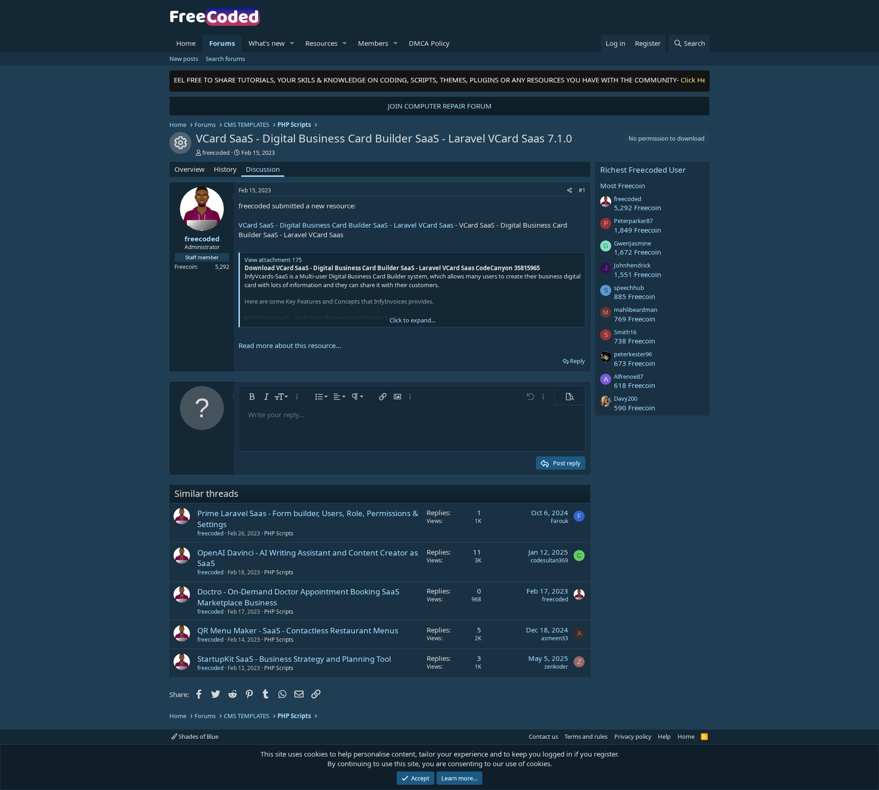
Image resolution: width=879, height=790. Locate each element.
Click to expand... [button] (412, 320)
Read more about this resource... (290, 345)
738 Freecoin (634, 340)
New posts (183, 58)
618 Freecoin (634, 385)
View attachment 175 (273, 260)
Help (664, 736)
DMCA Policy (429, 43)
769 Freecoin (634, 318)
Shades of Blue (197, 736)
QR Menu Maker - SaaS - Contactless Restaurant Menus (297, 630)
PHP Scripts (278, 533)
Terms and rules (586, 736)
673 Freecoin (634, 363)
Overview (189, 169)
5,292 (222, 267)
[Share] (569, 190)
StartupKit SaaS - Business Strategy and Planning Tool (294, 659)
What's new (267, 43)
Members (373, 43)
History (225, 169)
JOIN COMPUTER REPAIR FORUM (440, 105)
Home (185, 43)
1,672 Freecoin (637, 251)
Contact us (543, 736)
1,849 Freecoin (637, 229)
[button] (292, 43)
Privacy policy (632, 736)
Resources (321, 43)
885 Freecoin (634, 296)
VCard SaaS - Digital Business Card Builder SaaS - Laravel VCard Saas (346, 224)
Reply (577, 361)
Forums (222, 43)
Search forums (225, 58)
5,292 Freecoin (637, 207)
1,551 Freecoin (637, 274)
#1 (582, 190)
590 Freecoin (634, 407)
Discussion (263, 169)
